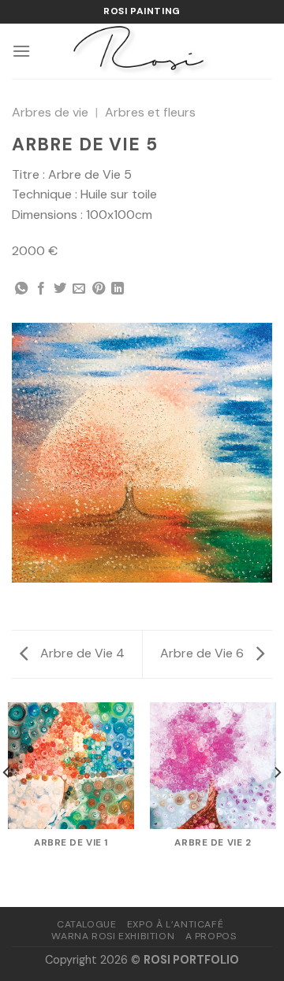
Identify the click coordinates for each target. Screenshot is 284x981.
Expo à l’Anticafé (175, 924)
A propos (211, 936)
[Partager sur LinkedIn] (117, 289)
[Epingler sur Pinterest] (98, 289)
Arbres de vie (50, 112)
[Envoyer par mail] (79, 289)
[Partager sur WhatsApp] (21, 289)
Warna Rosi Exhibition (112, 936)
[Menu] (21, 50)
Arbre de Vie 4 (81, 653)
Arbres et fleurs (150, 112)
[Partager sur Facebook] (41, 289)
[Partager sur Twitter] (60, 289)
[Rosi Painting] (142, 51)
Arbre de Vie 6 (203, 653)
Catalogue (87, 924)
